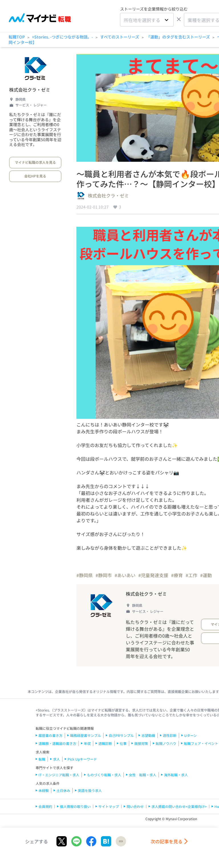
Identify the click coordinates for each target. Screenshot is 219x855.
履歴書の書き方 (50, 735)
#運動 (206, 575)
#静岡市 (104, 575)
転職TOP (17, 37)
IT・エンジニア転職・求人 (58, 774)
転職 (41, 759)
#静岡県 (84, 575)
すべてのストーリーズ (119, 37)
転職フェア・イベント (201, 743)
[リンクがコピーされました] (121, 841)
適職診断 (105, 743)
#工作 (191, 575)
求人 (56, 759)
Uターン (190, 735)
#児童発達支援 (153, 575)
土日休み (63, 790)
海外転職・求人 (176, 774)
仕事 (123, 743)
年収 (87, 743)
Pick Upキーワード (82, 759)
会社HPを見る (35, 175)
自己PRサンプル (121, 735)
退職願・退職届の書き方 (57, 743)
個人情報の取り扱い (75, 806)
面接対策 (141, 743)
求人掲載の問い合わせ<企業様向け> (179, 806)
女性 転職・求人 (142, 774)
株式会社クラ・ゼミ (29, 89)
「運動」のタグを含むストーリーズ (178, 37)
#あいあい (125, 575)
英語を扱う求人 (90, 790)
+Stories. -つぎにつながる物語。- (62, 37)
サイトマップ (108, 806)
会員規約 (45, 806)
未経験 (43, 790)
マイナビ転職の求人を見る (35, 162)
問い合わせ (135, 806)
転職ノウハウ (166, 743)
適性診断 (170, 735)
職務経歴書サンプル (85, 735)
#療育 (177, 575)
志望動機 (148, 735)
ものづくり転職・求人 (104, 774)
